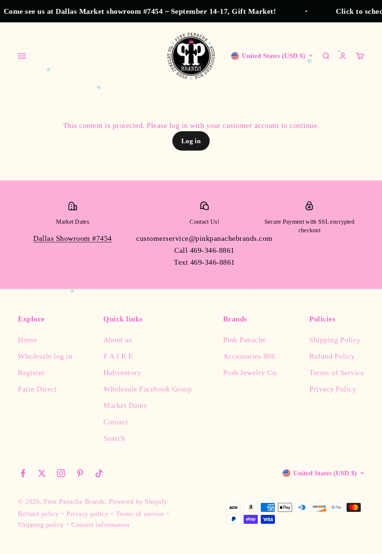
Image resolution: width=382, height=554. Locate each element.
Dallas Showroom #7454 (72, 238)
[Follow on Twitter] (42, 473)
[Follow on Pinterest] (80, 473)
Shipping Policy (335, 340)
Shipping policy (41, 524)
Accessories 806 (249, 356)
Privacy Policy (332, 389)
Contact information (100, 524)
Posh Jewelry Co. (250, 372)
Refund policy (38, 513)
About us (117, 340)
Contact (115, 422)
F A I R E (118, 356)
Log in (191, 141)
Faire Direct (37, 389)
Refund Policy (332, 356)
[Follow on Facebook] (23, 473)
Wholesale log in (45, 356)
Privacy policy (87, 513)
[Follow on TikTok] (99, 473)
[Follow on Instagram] (61, 473)
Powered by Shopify (138, 501)
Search (114, 438)
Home (27, 340)
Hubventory (122, 372)
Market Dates (125, 405)
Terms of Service (336, 372)
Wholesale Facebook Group (147, 389)
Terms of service (140, 513)
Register (31, 372)
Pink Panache (244, 340)
